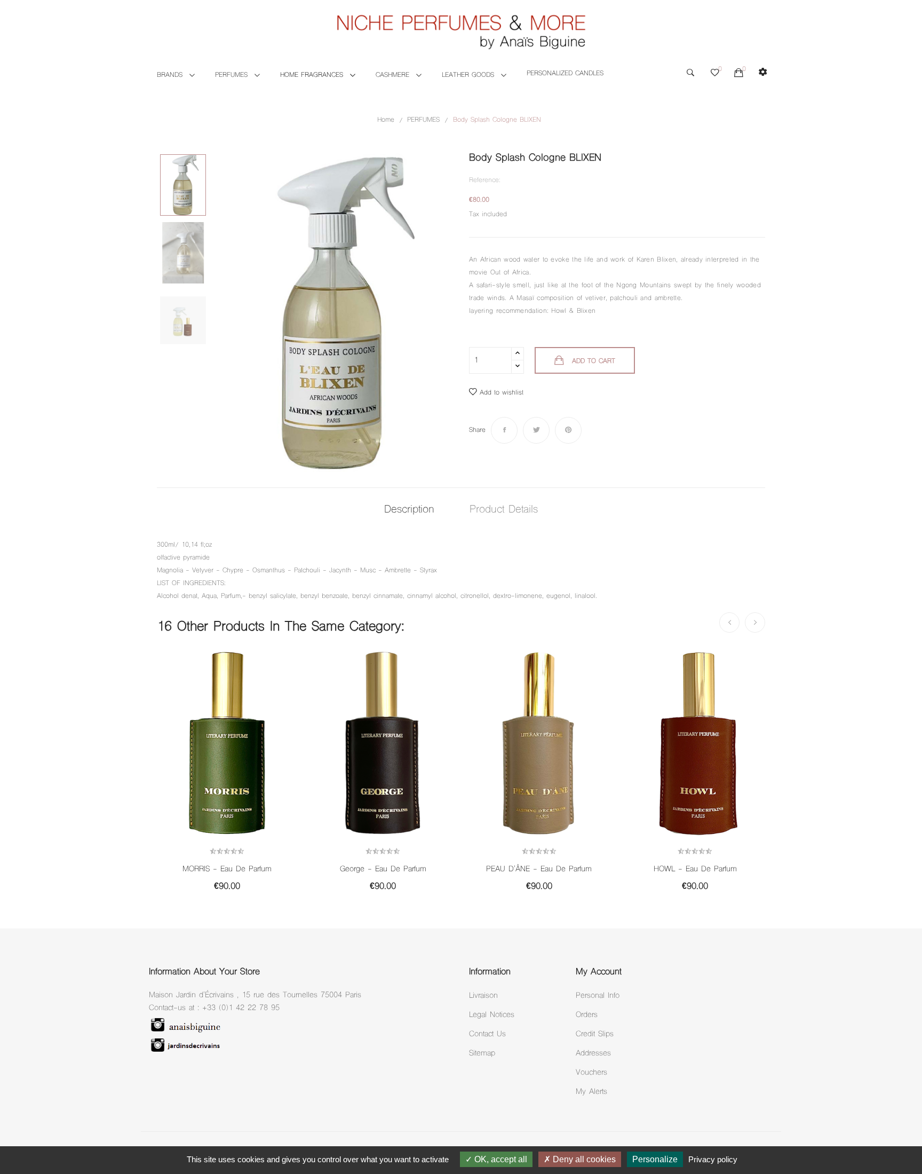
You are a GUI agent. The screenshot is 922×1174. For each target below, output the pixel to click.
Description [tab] (409, 510)
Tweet (536, 430)
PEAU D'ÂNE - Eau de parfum (539, 869)
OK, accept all (499, 1159)
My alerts (591, 1092)
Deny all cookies (583, 1159)
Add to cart (593, 361)
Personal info (597, 996)
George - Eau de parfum (383, 869)
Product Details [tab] (504, 510)
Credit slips (595, 1034)
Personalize (655, 1159)
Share (504, 430)
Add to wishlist (501, 393)
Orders (587, 1015)
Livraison (483, 996)
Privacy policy (712, 1159)
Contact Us (487, 1034)
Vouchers (591, 1073)
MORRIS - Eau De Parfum (227, 869)
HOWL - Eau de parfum (695, 869)
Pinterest (568, 430)
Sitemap (482, 1054)
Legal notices (491, 1015)
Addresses (593, 1054)
